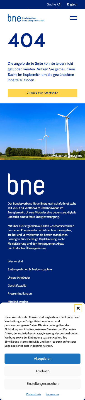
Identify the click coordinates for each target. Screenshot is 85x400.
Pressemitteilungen (20, 293)
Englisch (72, 4)
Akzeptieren (42, 358)
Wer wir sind (15, 261)
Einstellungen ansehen (42, 384)
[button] (78, 308)
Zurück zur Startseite (42, 93)
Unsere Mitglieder (19, 277)
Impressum (52, 394)
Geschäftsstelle (17, 285)
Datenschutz (33, 394)
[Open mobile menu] (73, 18)
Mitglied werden (18, 301)
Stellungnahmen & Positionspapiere (30, 269)
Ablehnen (42, 371)
